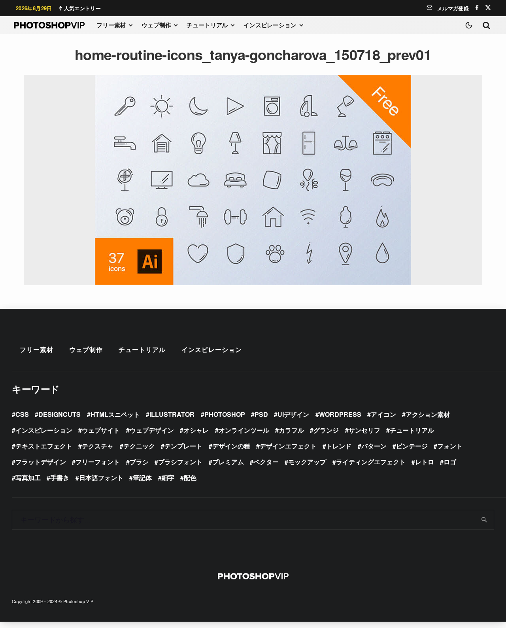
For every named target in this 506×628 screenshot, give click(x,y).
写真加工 (28, 477)
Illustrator (171, 414)
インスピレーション (270, 25)
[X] (488, 7)
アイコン (383, 414)
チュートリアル (207, 25)
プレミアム (228, 461)
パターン (374, 445)
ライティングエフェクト (371, 461)
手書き (59, 477)
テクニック (139, 445)
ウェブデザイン (152, 430)
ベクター (266, 461)
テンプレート (183, 445)
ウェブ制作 (156, 25)
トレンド (338, 445)
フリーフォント (98, 461)
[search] (484, 519)
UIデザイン (293, 414)
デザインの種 (231, 445)
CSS (22, 414)
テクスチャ (97, 445)
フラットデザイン (40, 461)
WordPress (340, 414)
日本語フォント (101, 477)
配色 (190, 477)
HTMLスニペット (115, 414)
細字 (168, 477)
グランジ (326, 430)
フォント (450, 445)
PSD (261, 414)
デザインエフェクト (288, 445)
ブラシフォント (180, 461)
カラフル (291, 430)
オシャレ (196, 430)
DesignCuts (59, 414)
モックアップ (307, 461)
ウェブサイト (101, 430)
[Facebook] (477, 7)
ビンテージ (412, 445)
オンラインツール (244, 430)
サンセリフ (364, 430)
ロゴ (450, 461)
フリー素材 (111, 25)
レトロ (424, 461)
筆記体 (142, 477)
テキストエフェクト (43, 445)
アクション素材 (428, 414)
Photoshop (224, 414)
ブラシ (139, 461)
